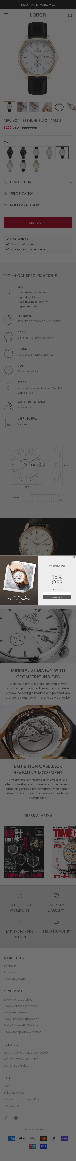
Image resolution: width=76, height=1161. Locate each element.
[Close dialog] (74, 557)
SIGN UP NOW (57, 597)
